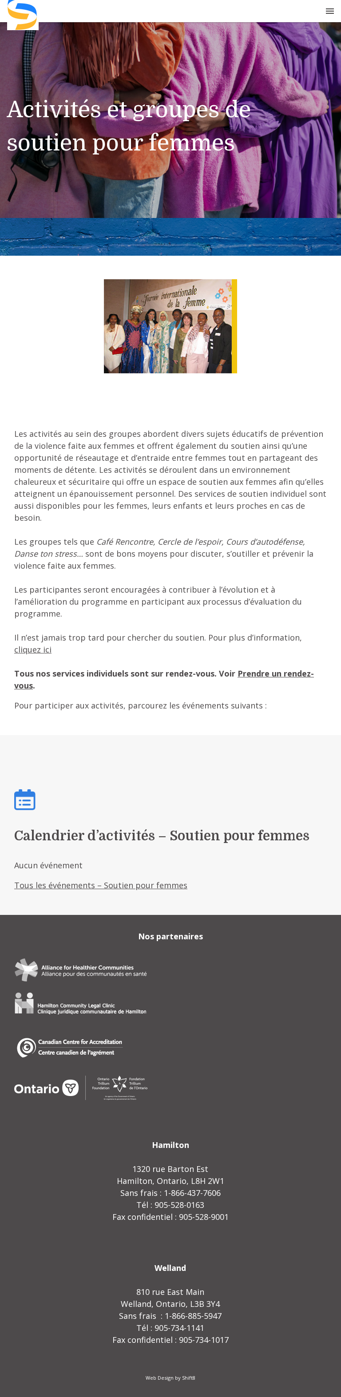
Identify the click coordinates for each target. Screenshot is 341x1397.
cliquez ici (33, 649)
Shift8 (188, 1377)
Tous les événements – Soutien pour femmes (100, 885)
